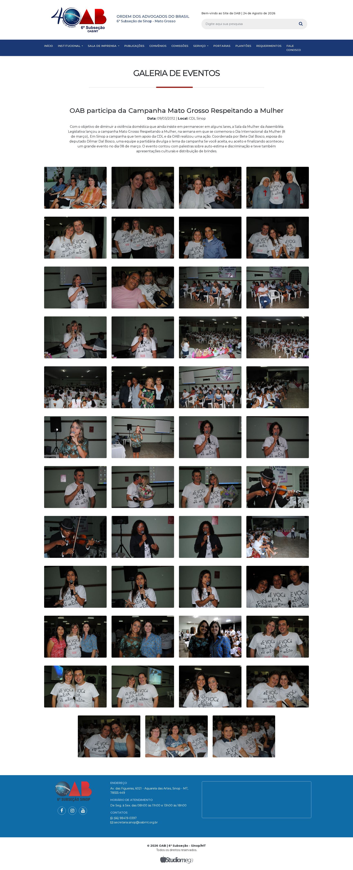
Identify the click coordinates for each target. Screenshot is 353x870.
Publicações (134, 45)
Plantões (243, 45)
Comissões (179, 45)
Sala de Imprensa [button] (102, 45)
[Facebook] (293, 13)
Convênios (157, 45)
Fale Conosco (293, 48)
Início (48, 45)
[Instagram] (299, 13)
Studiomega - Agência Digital (176, 859)
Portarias (221, 45)
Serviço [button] (200, 45)
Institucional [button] (69, 45)
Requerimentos (269, 45)
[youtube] (305, 13)
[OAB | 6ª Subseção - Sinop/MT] (78, 19)
